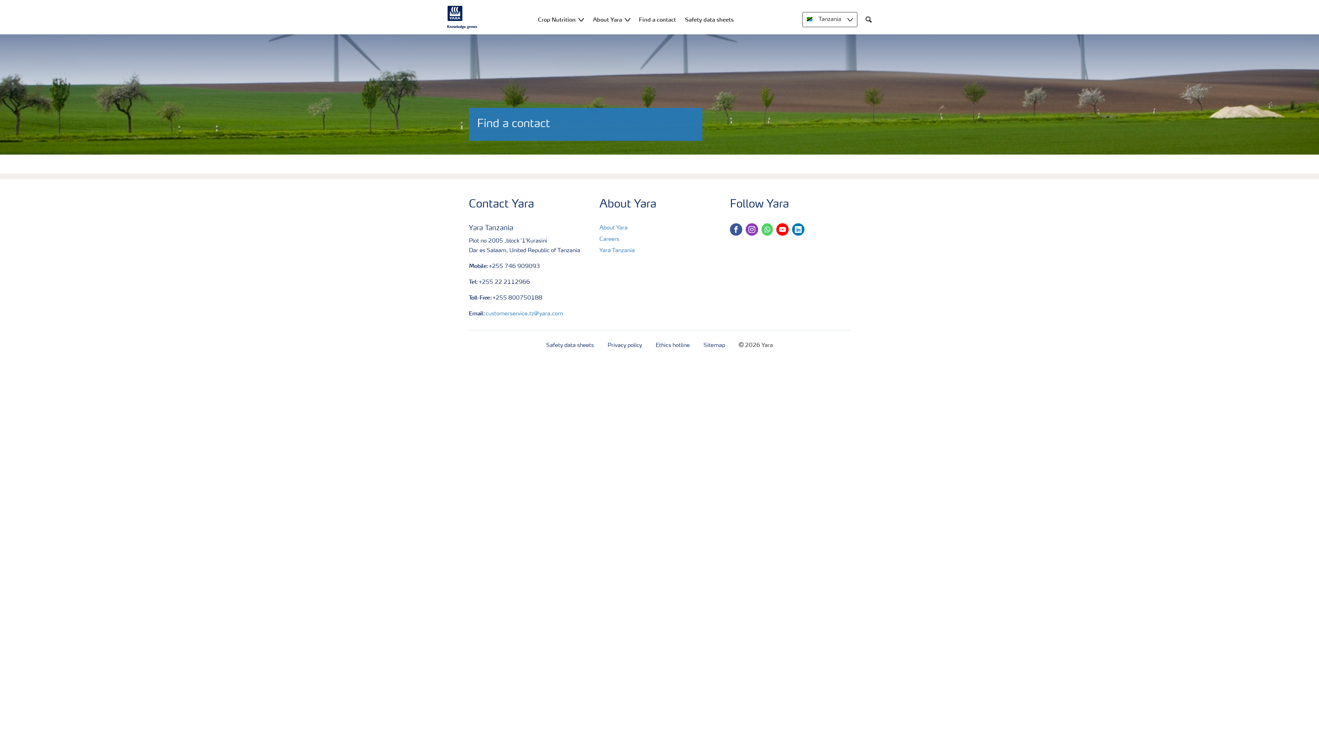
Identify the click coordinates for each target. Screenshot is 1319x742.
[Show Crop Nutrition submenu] (581, 19)
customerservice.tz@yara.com (524, 314)
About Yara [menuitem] (607, 19)
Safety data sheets (570, 345)
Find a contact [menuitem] (657, 19)
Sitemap (714, 345)
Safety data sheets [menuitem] (709, 19)
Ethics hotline (673, 345)
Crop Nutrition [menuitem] (557, 19)
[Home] (462, 17)
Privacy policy (625, 345)
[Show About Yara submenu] (627, 19)
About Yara (613, 228)
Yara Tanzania (617, 251)
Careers (609, 239)
